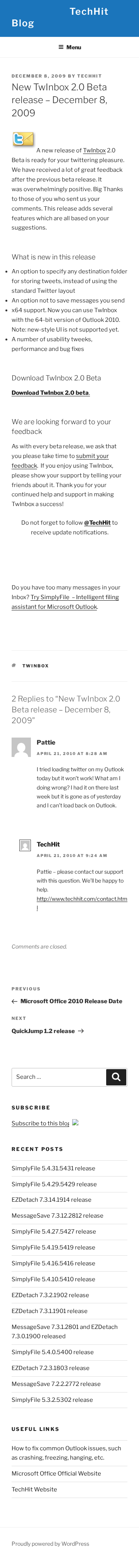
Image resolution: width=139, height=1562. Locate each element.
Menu (73, 47)
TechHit (89, 76)
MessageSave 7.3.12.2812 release (57, 1215)
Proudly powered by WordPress (50, 1543)
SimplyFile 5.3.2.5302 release (52, 1399)
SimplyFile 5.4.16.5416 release (53, 1263)
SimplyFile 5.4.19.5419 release (53, 1247)
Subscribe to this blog (42, 1123)
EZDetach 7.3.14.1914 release (52, 1199)
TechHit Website (34, 1489)
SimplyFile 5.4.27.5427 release (54, 1231)
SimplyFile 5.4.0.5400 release (53, 1352)
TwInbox (94, 150)
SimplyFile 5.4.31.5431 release (53, 1168)
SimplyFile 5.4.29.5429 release (54, 1184)
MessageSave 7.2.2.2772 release (56, 1384)
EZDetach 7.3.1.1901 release (50, 1311)
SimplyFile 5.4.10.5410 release (53, 1279)
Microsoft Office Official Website (56, 1473)
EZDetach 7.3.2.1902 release (50, 1295)
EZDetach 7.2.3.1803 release (51, 1368)
